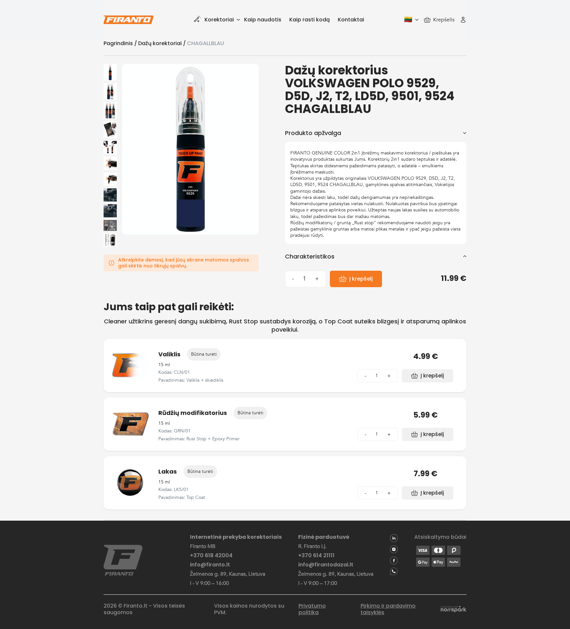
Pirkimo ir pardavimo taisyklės (388, 609)
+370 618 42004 (211, 555)
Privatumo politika (312, 609)
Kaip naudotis (262, 19)
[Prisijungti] (463, 19)
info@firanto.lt (210, 564)
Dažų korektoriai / (162, 43)
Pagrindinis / (121, 43)
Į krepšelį (361, 279)
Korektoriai (219, 19)
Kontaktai (351, 19)
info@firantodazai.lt (325, 564)
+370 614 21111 (316, 555)
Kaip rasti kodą (309, 19)
